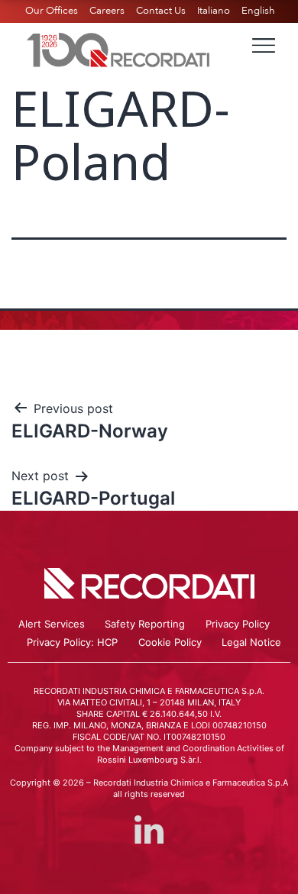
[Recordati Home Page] (118, 48)
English (258, 11)
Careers (107, 11)
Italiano (213, 11)
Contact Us (161, 11)
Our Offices (51, 11)
